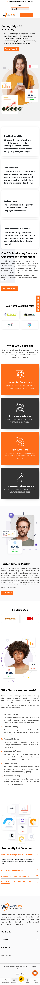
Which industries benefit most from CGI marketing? (16, 882)
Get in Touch (25, 15)
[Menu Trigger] (36, 15)
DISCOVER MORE (9, 288)
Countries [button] (19, 6)
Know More (10, 49)
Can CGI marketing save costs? (13, 870)
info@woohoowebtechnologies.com (21, 1)
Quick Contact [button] (38, 304)
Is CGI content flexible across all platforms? (18, 876)
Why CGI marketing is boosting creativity (16, 855)
